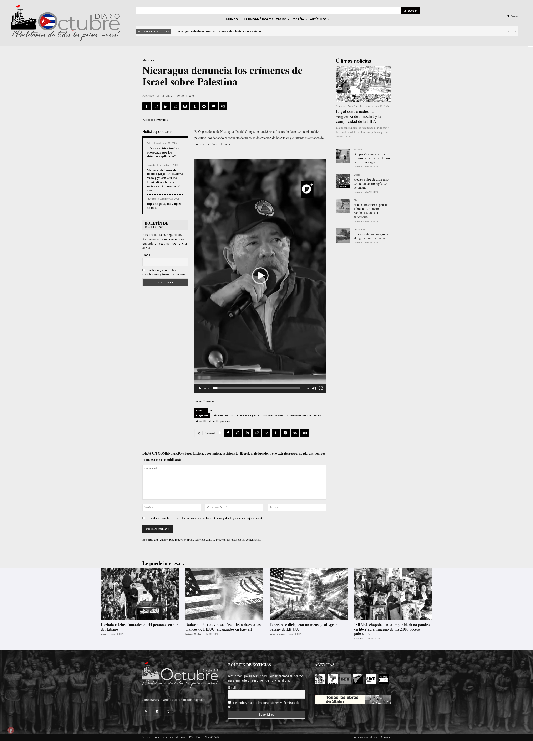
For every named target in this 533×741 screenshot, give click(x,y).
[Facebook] (146, 106)
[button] (260, 275)
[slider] (256, 388)
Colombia (151, 165)
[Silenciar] (314, 388)
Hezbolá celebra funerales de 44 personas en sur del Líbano (139, 627)
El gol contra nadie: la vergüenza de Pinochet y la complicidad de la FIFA (358, 116)
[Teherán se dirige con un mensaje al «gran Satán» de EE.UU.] (309, 594)
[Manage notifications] (10, 730)
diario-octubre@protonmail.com (183, 700)
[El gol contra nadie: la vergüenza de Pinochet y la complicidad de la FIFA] (363, 84)
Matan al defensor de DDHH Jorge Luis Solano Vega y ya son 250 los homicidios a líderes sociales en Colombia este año (165, 179)
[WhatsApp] (156, 106)
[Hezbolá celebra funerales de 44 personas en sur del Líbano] (140, 594)
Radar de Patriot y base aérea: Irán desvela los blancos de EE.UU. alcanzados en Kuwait (223, 627)
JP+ (211, 410)
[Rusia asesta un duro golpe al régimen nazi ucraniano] (343, 235)
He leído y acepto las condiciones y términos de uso (163, 272)
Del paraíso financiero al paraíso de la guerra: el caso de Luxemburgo (372, 158)
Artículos (151, 199)
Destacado (359, 229)
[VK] (213, 106)
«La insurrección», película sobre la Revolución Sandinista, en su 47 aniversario (228, 31)
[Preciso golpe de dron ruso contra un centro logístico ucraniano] (343, 181)
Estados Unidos (193, 634)
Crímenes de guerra (248, 415)
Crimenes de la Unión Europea (304, 415)
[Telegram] (204, 106)
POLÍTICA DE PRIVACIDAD (204, 737)
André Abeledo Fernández (360, 106)
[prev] (508, 31)
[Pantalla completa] (321, 388)
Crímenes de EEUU (223, 415)
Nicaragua (148, 60)
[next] (515, 31)
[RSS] (146, 711)
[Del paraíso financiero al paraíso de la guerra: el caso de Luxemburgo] (343, 156)
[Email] (185, 106)
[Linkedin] (166, 106)
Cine (356, 200)
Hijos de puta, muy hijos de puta (164, 205)
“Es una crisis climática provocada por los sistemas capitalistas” (163, 152)
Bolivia (150, 143)
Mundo (357, 175)
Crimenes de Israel (273, 415)
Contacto (386, 737)
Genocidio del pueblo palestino (213, 421)
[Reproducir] (200, 388)
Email (146, 255)
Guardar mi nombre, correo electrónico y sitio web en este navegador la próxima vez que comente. (206, 518)
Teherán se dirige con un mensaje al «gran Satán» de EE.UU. (303, 627)
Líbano (104, 634)
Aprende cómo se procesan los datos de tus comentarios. (228, 540)
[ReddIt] (175, 106)
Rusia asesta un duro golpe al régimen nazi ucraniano (371, 236)
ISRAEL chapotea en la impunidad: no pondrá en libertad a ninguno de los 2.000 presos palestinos (392, 629)
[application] (260, 276)
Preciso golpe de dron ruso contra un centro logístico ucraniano (371, 183)
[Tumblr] (194, 106)
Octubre (163, 119)
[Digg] (223, 106)
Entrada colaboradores (363, 737)
